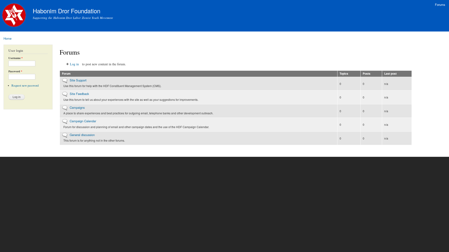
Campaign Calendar (83, 121)
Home (7, 38)
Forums (440, 4)
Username (15, 58)
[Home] (14, 16)
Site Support (78, 80)
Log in (74, 64)
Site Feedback (79, 93)
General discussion (82, 135)
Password (15, 71)
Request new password (25, 86)
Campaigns (77, 107)
